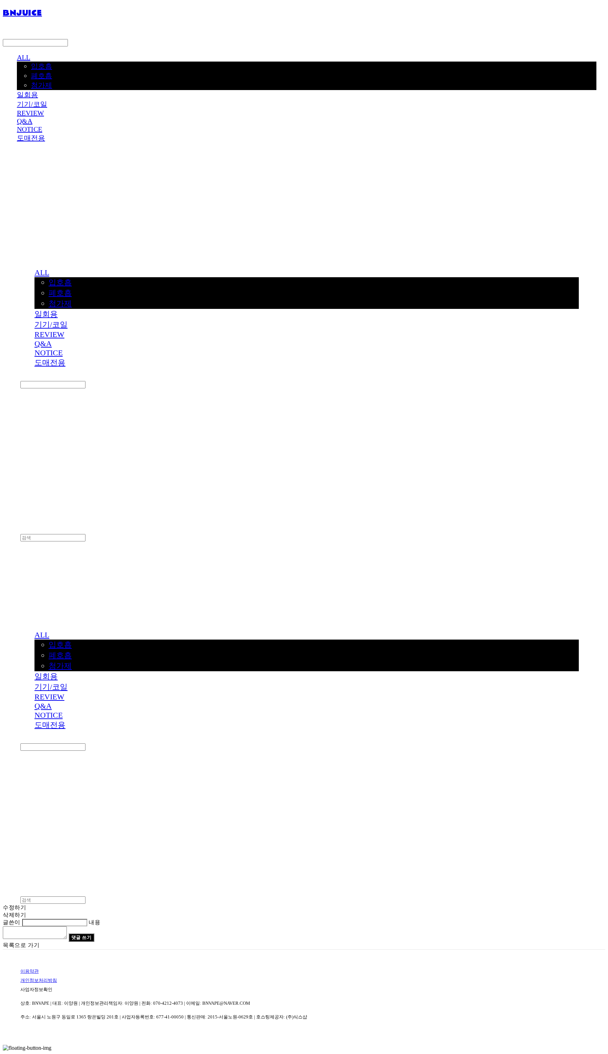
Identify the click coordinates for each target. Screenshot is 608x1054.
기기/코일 (32, 104)
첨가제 (41, 85)
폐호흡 (41, 76)
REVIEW (30, 113)
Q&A (24, 121)
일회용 (27, 95)
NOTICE (29, 129)
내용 (94, 922)
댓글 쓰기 (81, 937)
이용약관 (29, 971)
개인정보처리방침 (38, 980)
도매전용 (31, 138)
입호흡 (41, 66)
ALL (23, 57)
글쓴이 (11, 922)
